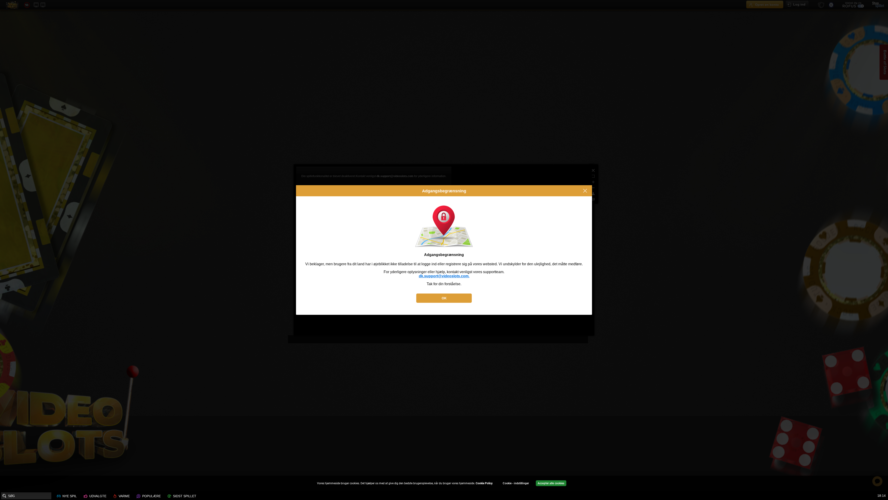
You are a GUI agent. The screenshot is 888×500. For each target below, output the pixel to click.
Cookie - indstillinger (516, 483)
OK (444, 298)
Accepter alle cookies (551, 483)
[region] (444, 484)
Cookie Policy (484, 483)
